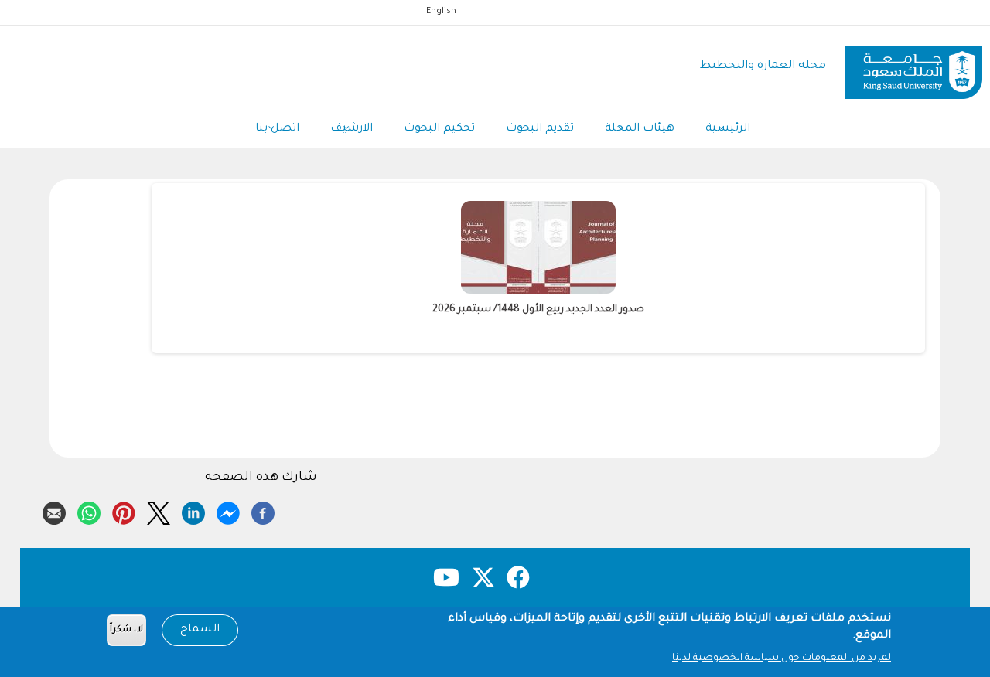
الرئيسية (727, 129)
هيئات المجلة (639, 129)
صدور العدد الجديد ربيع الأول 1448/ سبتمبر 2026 (538, 309)
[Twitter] (158, 510)
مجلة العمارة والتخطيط (763, 66)
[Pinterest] (123, 510)
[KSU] (914, 67)
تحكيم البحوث (439, 129)
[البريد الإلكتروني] (54, 510)
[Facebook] (263, 510)
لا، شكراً (126, 630)
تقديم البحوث (540, 129)
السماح (200, 630)
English (441, 11)
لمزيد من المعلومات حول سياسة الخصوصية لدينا (781, 658)
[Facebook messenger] (228, 510)
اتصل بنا (277, 129)
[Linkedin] (193, 510)
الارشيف (351, 129)
